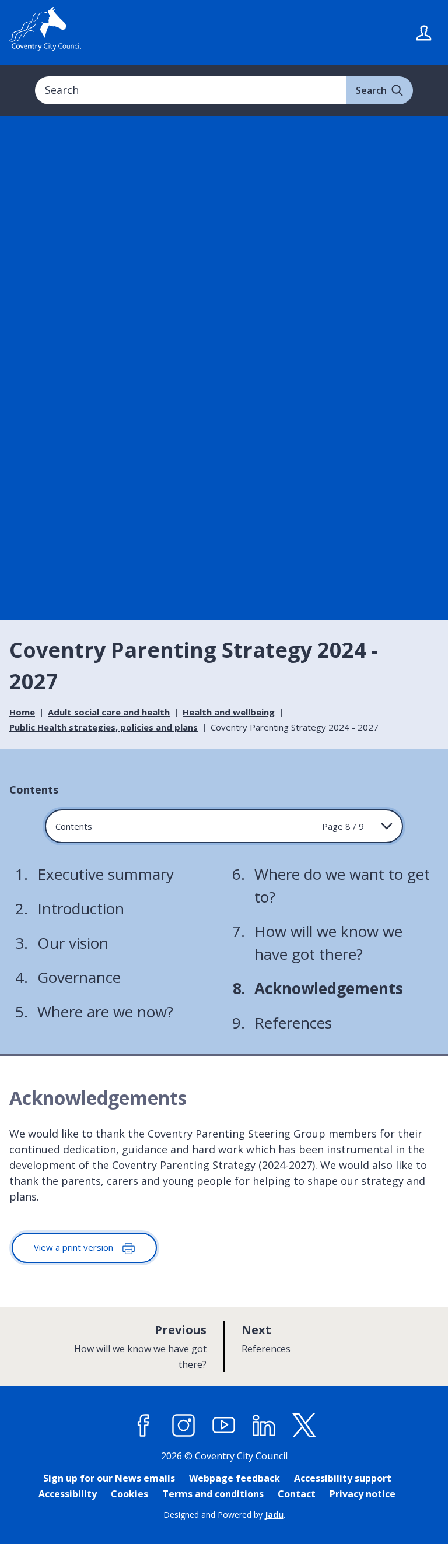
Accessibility (67, 1493)
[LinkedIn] (264, 1425)
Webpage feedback (234, 1478)
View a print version (75, 1247)
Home (22, 712)
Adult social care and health (109, 712)
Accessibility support (342, 1478)
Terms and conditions (213, 1493)
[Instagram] (183, 1425)
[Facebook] (143, 1425)
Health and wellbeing (229, 712)
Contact (297, 1493)
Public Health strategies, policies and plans (103, 727)
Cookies (129, 1493)
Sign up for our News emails (109, 1478)
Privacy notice (363, 1493)
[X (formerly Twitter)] (304, 1425)
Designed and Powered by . (224, 1514)
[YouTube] (224, 1425)
